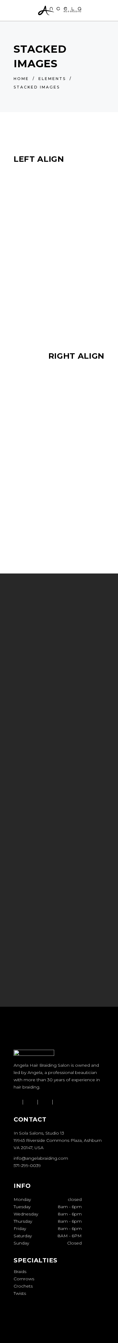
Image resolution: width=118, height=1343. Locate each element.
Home (21, 78)
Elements (52, 78)
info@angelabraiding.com (41, 1158)
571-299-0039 (27, 1165)
